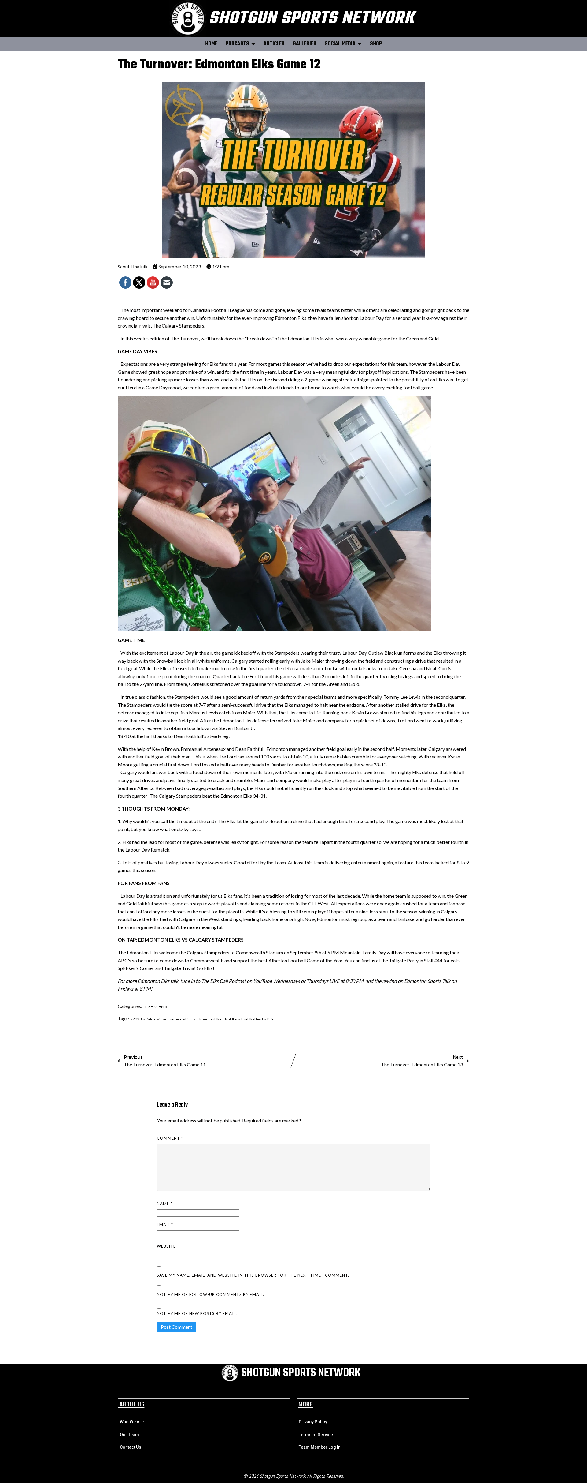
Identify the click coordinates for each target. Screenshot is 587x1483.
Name (164, 1203)
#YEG (269, 1019)
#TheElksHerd (251, 1019)
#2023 (136, 1019)
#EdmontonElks (207, 1019)
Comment (170, 1138)
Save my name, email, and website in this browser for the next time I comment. (253, 1275)
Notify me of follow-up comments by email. (210, 1294)
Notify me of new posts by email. (197, 1313)
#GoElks (230, 1019)
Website (166, 1246)
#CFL (188, 1019)
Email (165, 1224)
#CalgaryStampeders (163, 1019)
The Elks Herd (155, 1006)
